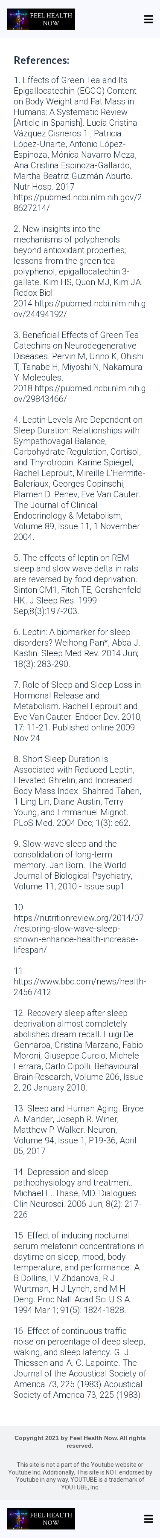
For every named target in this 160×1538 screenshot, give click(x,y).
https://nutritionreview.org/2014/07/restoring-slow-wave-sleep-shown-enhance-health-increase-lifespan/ (79, 934)
